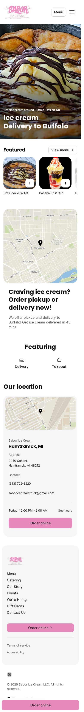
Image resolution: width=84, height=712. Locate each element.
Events (12, 593)
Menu (58, 12)
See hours (65, 510)
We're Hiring (17, 599)
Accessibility (15, 652)
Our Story (15, 586)
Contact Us (16, 612)
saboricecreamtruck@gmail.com (31, 494)
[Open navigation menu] (72, 12)
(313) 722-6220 (20, 484)
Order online (40, 523)
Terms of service (18, 645)
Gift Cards (15, 606)
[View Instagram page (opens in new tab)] (9, 674)
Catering (14, 580)
